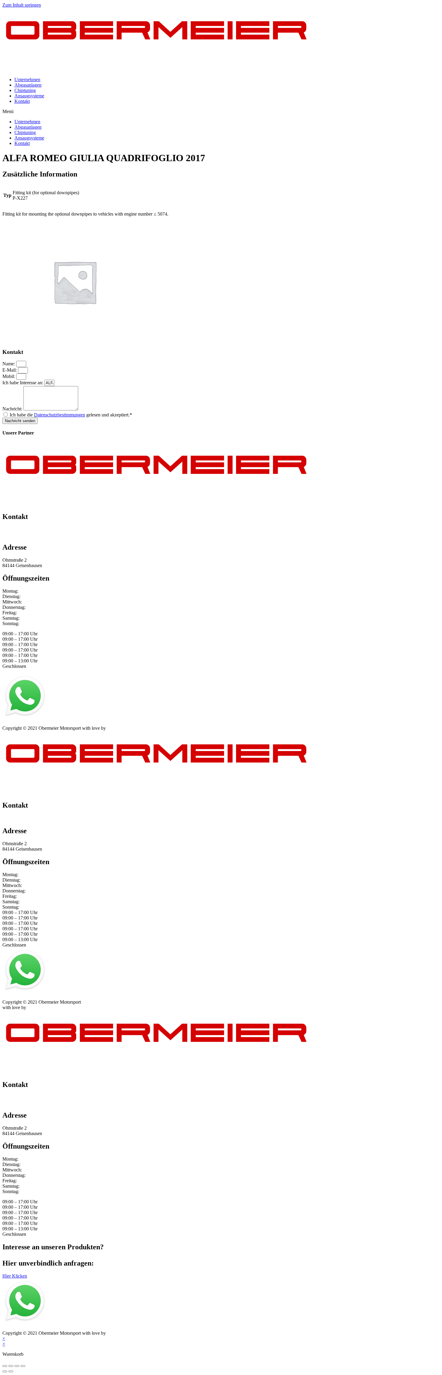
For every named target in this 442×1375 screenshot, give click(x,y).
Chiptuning (25, 90)
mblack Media (120, 728)
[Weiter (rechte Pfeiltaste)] (10, 1371)
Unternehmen (27, 79)
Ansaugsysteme (29, 95)
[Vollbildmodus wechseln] (16, 1366)
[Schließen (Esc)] (4, 1366)
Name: (9, 363)
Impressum (12, 722)
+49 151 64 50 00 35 (22, 529)
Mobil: (9, 376)
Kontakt (22, 101)
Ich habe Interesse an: (23, 382)
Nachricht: (12, 408)
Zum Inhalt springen (21, 5)
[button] (221, 111)
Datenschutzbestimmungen (59, 414)
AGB (61, 722)
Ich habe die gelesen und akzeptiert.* (71, 414)
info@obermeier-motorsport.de (31, 534)
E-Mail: (10, 370)
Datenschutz (39, 722)
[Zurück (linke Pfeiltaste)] (4, 1371)
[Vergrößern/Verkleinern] (22, 1366)
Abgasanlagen (27, 84)
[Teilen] (10, 1366)
